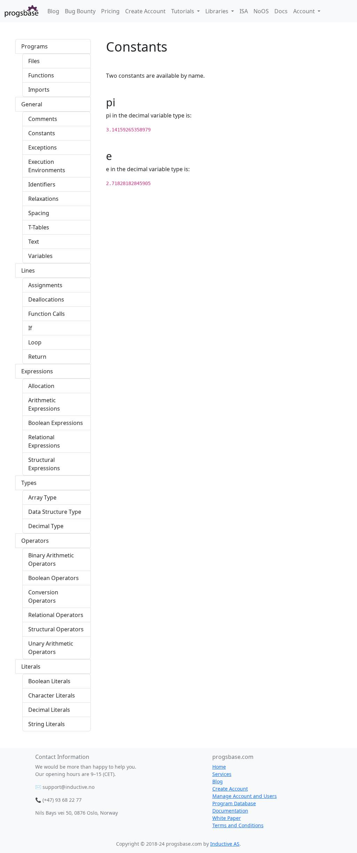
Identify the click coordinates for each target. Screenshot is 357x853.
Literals (30, 666)
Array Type (42, 497)
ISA (244, 11)
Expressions (37, 371)
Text (33, 241)
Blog (53, 11)
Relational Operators (55, 615)
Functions (41, 75)
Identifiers (41, 184)
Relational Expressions (44, 441)
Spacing (38, 213)
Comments (42, 119)
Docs (281, 11)
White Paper (226, 818)
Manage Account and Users (244, 796)
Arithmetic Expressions (44, 404)
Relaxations (43, 199)
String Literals (46, 724)
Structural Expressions (44, 464)
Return (37, 356)
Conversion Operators (43, 596)
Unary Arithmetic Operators (50, 648)
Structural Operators (56, 629)
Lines (28, 270)
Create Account (145, 11)
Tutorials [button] (183, 11)
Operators (35, 540)
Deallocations (46, 299)
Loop (34, 342)
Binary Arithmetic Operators (51, 559)
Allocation (41, 386)
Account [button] (304, 11)
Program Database (234, 803)
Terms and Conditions (238, 825)
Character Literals (51, 695)
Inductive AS (225, 843)
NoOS (261, 11)
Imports (39, 89)
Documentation (230, 810)
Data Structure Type (54, 512)
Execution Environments (46, 166)
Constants (41, 133)
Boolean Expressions (55, 423)
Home (219, 766)
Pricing (110, 11)
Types (29, 483)
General (31, 104)
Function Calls (46, 314)
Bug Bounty (80, 11)
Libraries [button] (217, 11)
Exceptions (42, 147)
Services (221, 774)
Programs (34, 46)
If (30, 328)
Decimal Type (45, 526)
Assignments (45, 285)
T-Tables (38, 227)
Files (34, 61)
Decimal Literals (49, 710)
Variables (40, 256)
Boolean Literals (49, 681)
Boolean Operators (53, 578)
